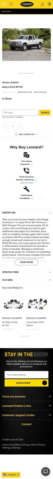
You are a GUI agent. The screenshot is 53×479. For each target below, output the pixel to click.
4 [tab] (27, 73)
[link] (13, 304)
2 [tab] (22, 73)
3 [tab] (25, 73)
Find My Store (6, 11)
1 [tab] (19, 73)
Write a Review (40, 92)
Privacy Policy (30, 445)
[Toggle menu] (4, 4)
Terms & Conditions (11, 445)
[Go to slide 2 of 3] (25, 336)
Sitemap (16, 448)
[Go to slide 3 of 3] (28, 336)
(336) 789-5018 (26, 183)
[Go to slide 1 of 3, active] (22, 336)
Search (45, 113)
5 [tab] (30, 73)
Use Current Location (12, 117)
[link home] (27, 4)
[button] (26, 134)
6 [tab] (33, 73)
